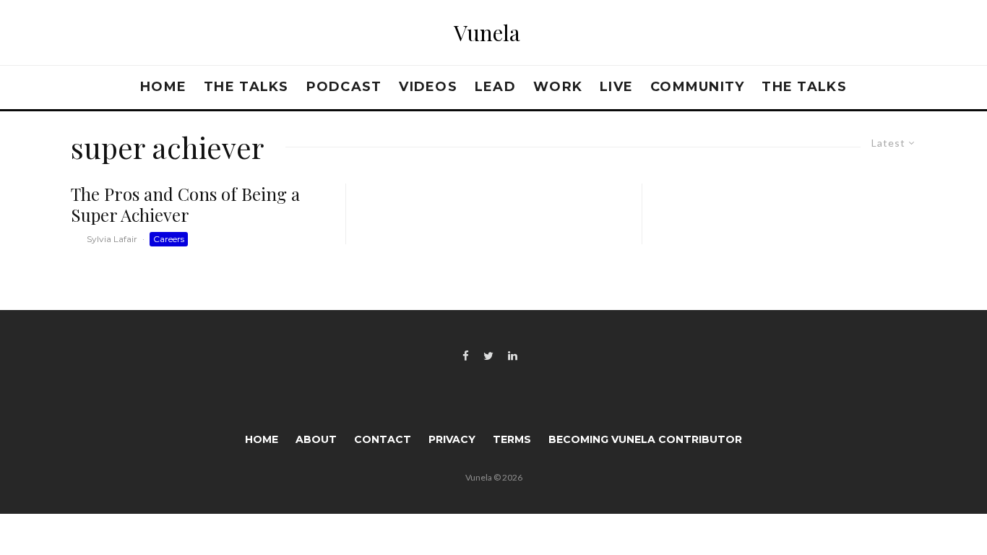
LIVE (616, 87)
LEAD (495, 87)
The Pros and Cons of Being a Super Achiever (185, 204)
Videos (428, 87)
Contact (382, 439)
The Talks (246, 87)
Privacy (451, 439)
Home (163, 87)
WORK (557, 87)
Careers (168, 238)
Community (697, 87)
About (316, 439)
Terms (512, 439)
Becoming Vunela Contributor (645, 439)
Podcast (344, 87)
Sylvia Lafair (112, 238)
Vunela (487, 32)
